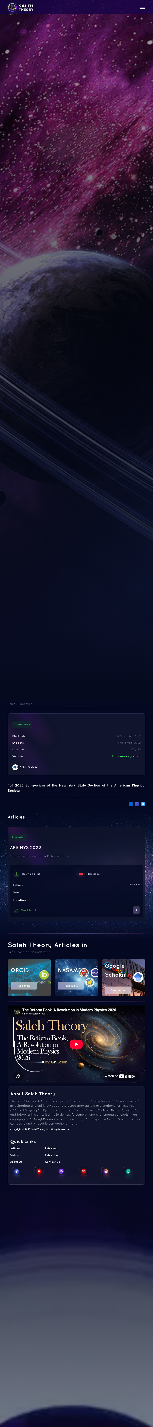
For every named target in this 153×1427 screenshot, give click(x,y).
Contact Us (52, 1161)
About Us (16, 1161)
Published (51, 1148)
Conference (22, 724)
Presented (18, 837)
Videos (14, 1155)
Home (11, 703)
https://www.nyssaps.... (126, 756)
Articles (15, 1148)
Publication (25, 703)
